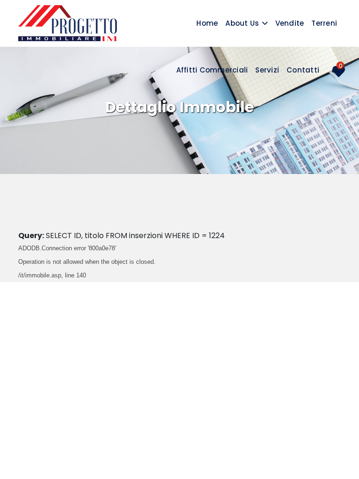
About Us (242, 23)
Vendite (289, 23)
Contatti (303, 70)
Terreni (324, 23)
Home (207, 23)
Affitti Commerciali (212, 70)
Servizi (267, 70)
